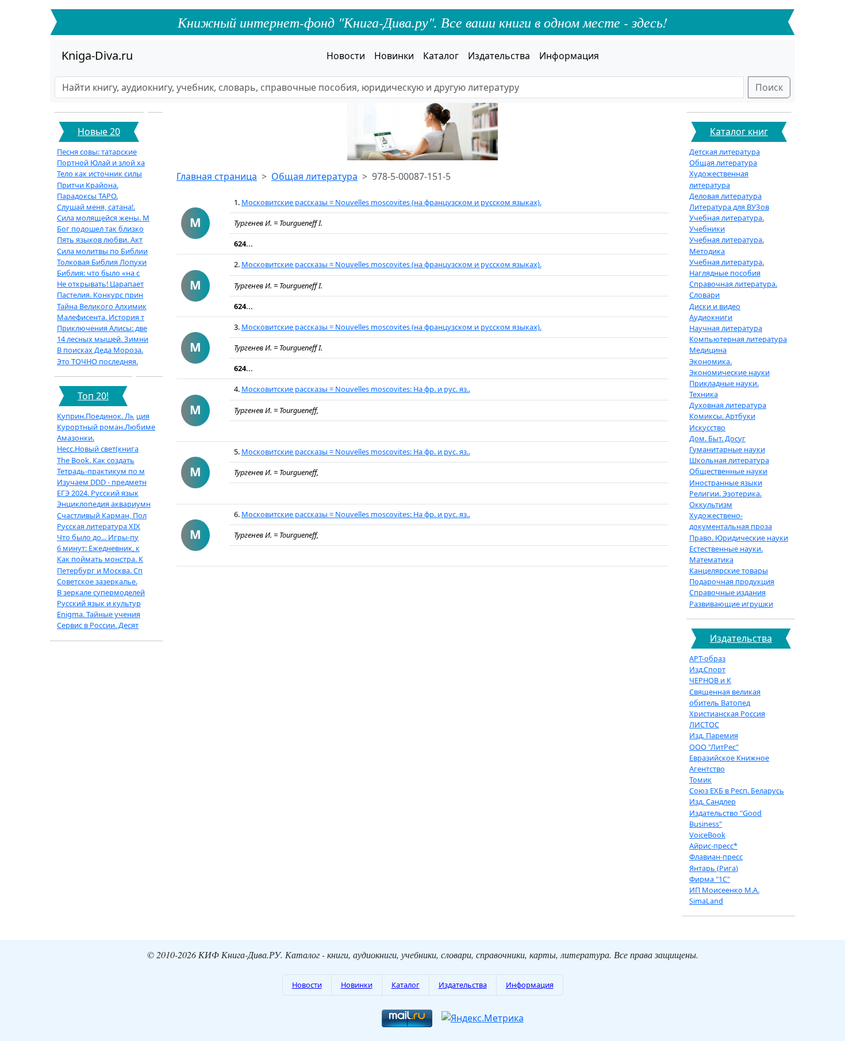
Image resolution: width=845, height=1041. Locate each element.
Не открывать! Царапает (100, 284)
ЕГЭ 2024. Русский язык (98, 493)
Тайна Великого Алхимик (102, 306)
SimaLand (706, 901)
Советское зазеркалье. (97, 581)
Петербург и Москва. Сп (100, 570)
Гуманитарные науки (727, 449)
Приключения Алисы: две (102, 328)
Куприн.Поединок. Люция (103, 416)
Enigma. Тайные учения (98, 614)
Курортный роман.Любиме (106, 427)
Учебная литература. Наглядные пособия (726, 267)
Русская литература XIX (98, 526)
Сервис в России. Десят (98, 625)
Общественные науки (728, 471)
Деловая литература (725, 196)
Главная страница (216, 176)
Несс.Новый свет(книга (98, 449)
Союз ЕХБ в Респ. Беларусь (736, 790)
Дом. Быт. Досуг (717, 438)
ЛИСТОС (704, 724)
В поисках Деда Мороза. (100, 350)
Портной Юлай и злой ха (101, 162)
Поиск (769, 87)
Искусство (707, 427)
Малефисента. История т (100, 317)
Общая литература (314, 176)
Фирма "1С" (709, 879)
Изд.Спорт (707, 669)
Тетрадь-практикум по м (101, 471)
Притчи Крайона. (87, 185)
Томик (700, 779)
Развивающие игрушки (731, 604)
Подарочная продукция (731, 581)
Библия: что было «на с (98, 273)
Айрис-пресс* (713, 845)
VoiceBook (707, 835)
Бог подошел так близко (100, 228)
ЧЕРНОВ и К (710, 680)
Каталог (441, 55)
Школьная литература (729, 460)
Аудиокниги (710, 317)
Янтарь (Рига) (713, 868)
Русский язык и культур (99, 603)
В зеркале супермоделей (101, 592)
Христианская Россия (727, 713)
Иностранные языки (725, 482)
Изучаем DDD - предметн (102, 482)
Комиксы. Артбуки (722, 416)
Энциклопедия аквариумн (104, 504)
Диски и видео (714, 306)
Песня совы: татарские (97, 151)
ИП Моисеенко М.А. (724, 890)
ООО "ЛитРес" (714, 747)
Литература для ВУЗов (729, 207)
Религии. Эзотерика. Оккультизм (725, 499)
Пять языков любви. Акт (100, 239)
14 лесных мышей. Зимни (102, 339)
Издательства (499, 55)
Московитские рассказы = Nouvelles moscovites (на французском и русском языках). (391, 202)
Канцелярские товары (728, 570)
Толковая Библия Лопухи (102, 262)
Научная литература (725, 328)
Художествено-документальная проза (730, 520)
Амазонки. (75, 438)
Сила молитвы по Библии (102, 251)
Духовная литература (727, 405)
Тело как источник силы (99, 173)
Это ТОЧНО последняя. (97, 361)
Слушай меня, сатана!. (96, 207)
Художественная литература (718, 179)
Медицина (708, 350)
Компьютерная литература (738, 339)
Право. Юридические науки (738, 538)
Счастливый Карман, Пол (102, 515)
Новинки (394, 55)
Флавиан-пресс (716, 856)
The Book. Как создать (96, 460)
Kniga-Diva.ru (97, 55)
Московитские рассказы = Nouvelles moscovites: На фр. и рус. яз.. (355, 389)
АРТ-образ (707, 658)
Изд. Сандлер (712, 801)
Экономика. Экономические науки (729, 366)
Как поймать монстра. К (100, 559)
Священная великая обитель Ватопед (724, 697)
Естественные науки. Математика (726, 554)
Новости (346, 55)
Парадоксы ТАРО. (87, 196)
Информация (569, 55)
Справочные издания (727, 592)
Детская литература (724, 151)
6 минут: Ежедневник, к (98, 548)
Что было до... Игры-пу (98, 537)
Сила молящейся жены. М (103, 218)
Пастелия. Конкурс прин (100, 295)
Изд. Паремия (713, 735)
